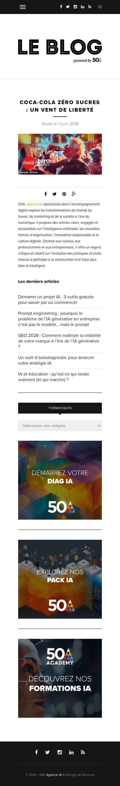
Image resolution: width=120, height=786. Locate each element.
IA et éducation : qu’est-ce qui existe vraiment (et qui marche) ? (53, 377)
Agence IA (54, 775)
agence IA (34, 204)
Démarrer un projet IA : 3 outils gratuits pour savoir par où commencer (55, 299)
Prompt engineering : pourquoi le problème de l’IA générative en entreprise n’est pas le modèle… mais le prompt (59, 319)
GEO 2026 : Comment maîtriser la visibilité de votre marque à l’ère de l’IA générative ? (59, 341)
